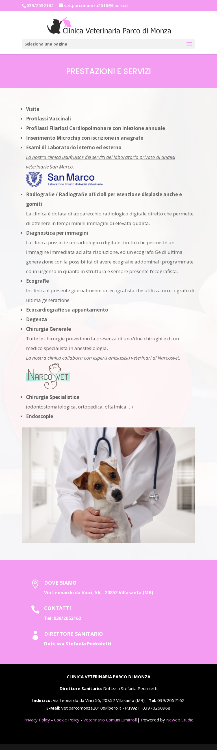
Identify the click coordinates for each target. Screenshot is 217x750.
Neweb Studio (180, 720)
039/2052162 (67, 618)
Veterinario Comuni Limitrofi (110, 720)
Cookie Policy (66, 720)
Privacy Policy (36, 720)
